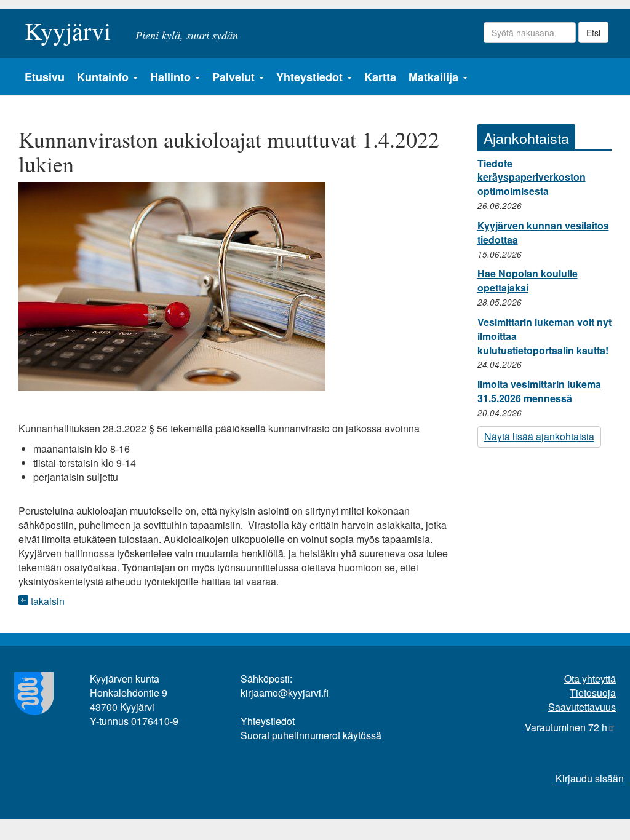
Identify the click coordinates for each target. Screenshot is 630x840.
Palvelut (235, 77)
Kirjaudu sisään (590, 778)
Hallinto (172, 77)
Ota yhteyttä (590, 679)
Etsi (593, 32)
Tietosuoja (593, 693)
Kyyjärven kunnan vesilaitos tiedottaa (543, 232)
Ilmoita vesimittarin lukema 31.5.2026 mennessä (539, 391)
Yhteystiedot (311, 77)
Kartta (380, 77)
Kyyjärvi (68, 27)
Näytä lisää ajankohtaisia (539, 436)
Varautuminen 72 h (566, 727)
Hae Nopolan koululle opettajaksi (527, 280)
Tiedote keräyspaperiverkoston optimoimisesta (531, 177)
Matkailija (435, 77)
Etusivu (45, 77)
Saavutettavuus (582, 707)
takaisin (46, 601)
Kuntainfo (104, 77)
